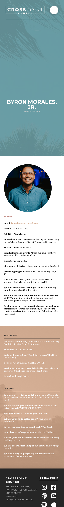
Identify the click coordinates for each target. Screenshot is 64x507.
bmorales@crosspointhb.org (24, 223)
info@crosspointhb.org (19, 500)
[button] (54, 10)
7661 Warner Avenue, (18, 487)
